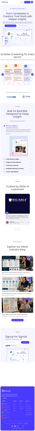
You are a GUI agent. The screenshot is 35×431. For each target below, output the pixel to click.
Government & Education (7, 412)
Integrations (21, 406)
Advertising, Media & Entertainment (6, 404)
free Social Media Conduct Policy (29, 414)
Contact (14, 408)
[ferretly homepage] (5, 2)
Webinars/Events (28, 406)
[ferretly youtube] (5, 398)
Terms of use (13, 423)
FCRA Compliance (28, 410)
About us (14, 403)
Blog (26, 403)
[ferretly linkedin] (4, 398)
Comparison (21, 408)
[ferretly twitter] (2, 398)
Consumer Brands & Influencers (6, 418)
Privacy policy (8, 423)
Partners (14, 406)
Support (14, 410)
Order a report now (29, 412)
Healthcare (5, 415)
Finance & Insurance (6, 413)
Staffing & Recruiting (6, 407)
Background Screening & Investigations (7, 410)
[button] (32, 2)
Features (21, 403)
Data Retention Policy (29, 408)
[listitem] (17, 74)
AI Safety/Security (19, 423)
